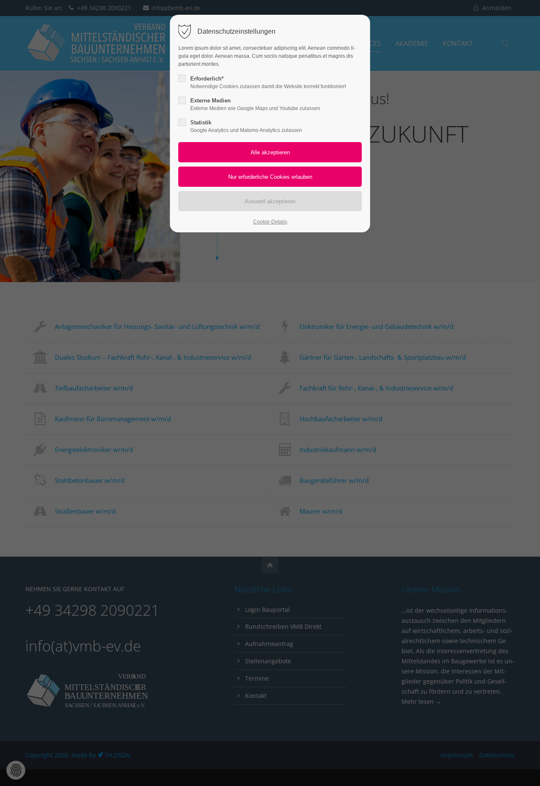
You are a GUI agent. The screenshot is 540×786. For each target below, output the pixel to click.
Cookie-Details (270, 222)
